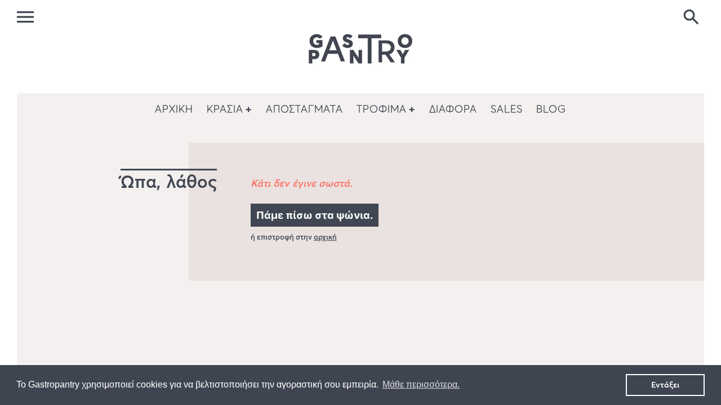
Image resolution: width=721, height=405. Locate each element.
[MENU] (25, 16)
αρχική (325, 236)
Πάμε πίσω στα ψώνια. (314, 215)
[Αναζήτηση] (693, 18)
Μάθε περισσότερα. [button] (421, 384)
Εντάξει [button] (665, 385)
